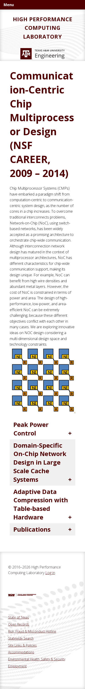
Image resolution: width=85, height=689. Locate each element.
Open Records (18, 624)
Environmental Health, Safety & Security (36, 659)
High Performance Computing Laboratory (42, 27)
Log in (50, 572)
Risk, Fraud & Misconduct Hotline (32, 631)
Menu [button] (9, 4)
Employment (17, 666)
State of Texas (18, 617)
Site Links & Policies (22, 645)
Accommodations (21, 652)
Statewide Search (21, 638)
